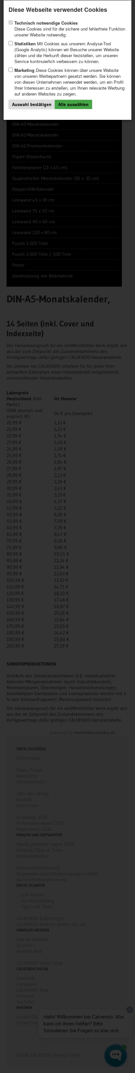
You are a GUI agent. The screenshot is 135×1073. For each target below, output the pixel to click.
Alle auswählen (73, 104)
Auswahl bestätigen (31, 104)
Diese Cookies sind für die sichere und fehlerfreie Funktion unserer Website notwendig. (69, 29)
